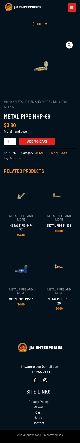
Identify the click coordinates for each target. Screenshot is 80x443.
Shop (38, 418)
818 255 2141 (40, 372)
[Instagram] (45, 380)
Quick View (21, 208)
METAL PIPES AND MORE (32, 102)
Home (8, 102)
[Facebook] (34, 380)
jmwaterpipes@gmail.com (40, 367)
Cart (38, 412)
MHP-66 (15, 158)
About (38, 407)
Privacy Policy (39, 402)
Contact (38, 423)
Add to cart (37, 141)
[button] (69, 45)
